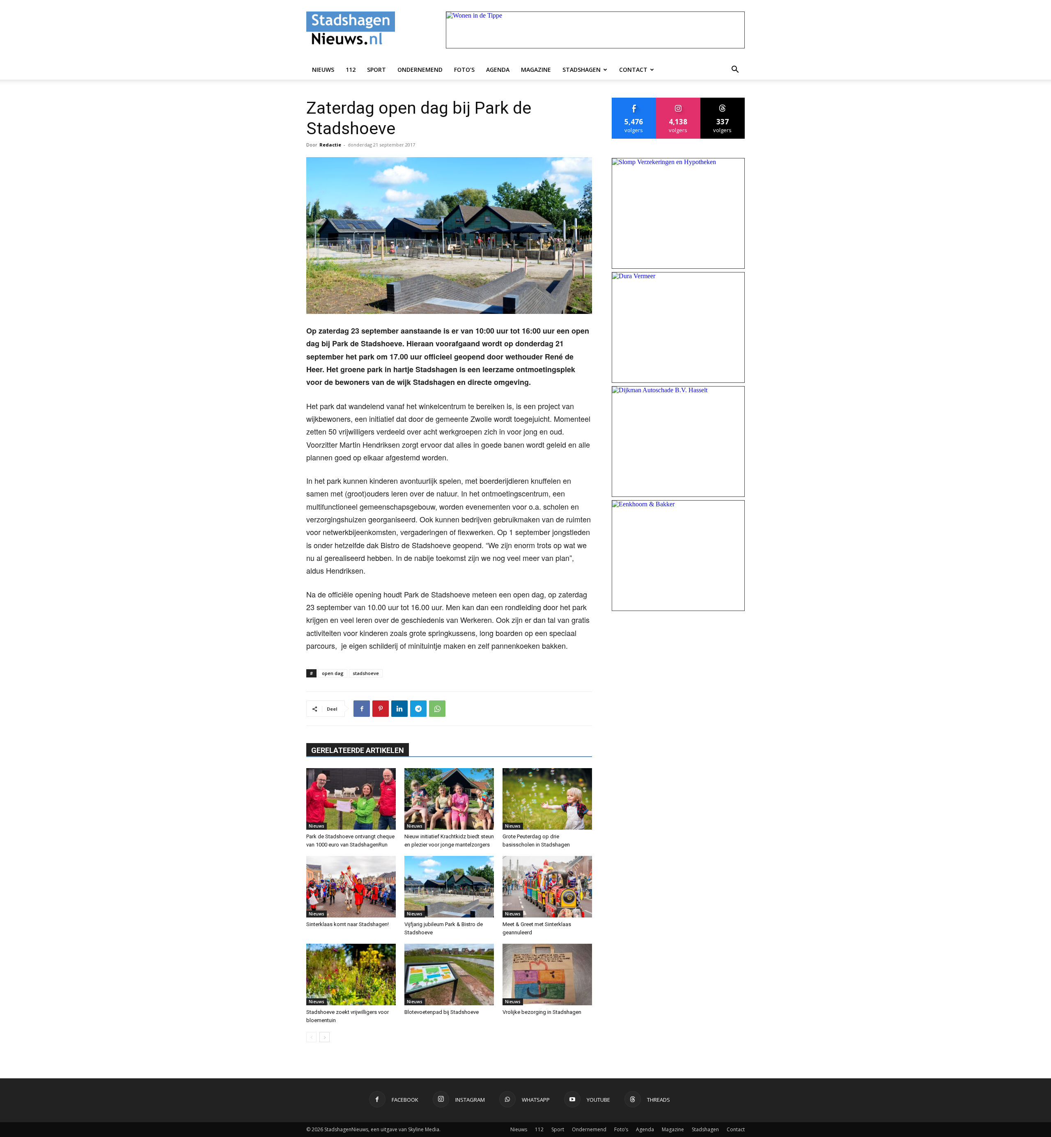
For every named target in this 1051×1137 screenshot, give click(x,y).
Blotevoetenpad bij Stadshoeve (441, 1012)
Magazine (536, 69)
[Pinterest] (380, 708)
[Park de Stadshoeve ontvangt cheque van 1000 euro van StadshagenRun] (351, 799)
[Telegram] (418, 708)
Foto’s (464, 69)
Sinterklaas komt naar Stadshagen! (347, 924)
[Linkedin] (399, 708)
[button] (735, 70)
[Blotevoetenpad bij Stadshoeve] (449, 974)
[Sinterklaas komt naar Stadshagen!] (351, 886)
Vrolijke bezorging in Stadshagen (542, 1012)
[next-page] (324, 1037)
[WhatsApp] (437, 708)
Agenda (497, 69)
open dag (333, 673)
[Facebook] (361, 708)
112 (351, 69)
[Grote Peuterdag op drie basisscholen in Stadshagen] (547, 799)
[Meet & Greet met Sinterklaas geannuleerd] (547, 886)
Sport (376, 69)
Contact (633, 69)
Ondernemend (420, 69)
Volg (678, 101)
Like (634, 101)
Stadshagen (581, 69)
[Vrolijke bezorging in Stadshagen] (547, 974)
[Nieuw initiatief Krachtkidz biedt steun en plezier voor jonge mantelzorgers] (449, 799)
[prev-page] (311, 1037)
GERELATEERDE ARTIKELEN (357, 750)
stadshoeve (366, 673)
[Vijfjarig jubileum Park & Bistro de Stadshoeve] (449, 886)
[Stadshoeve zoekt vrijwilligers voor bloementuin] (351, 974)
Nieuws (323, 69)
